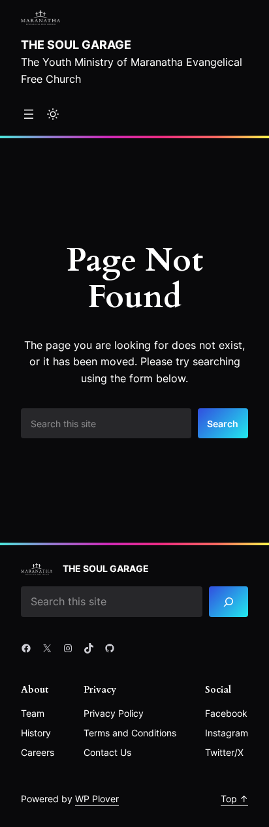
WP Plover (97, 798)
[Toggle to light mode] (53, 114)
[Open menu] (29, 114)
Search (222, 423)
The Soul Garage (76, 44)
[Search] (228, 601)
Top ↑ (234, 798)
